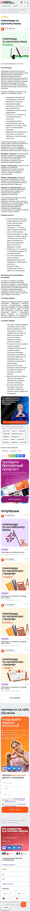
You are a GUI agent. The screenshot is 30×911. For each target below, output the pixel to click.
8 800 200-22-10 (6, 841)
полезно (4, 451)
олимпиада (5, 17)
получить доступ (15, 809)
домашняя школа (6, 6)
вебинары (6, 442)
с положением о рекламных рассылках (15, 805)
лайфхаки (6, 436)
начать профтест (15, 499)
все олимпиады (15, 698)
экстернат (15, 6)
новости (14, 431)
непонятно (13, 451)
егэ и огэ (6, 439)
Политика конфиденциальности (10, 902)
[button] (5, 788)
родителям (22, 431)
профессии (14, 442)
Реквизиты (26, 902)
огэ (25, 6)
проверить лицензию (8, 864)
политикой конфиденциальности (14, 800)
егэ (21, 6)
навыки (13, 439)
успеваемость (15, 436)
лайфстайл (6, 434)
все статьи (6, 431)
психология (20, 439)
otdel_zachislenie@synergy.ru (9, 838)
